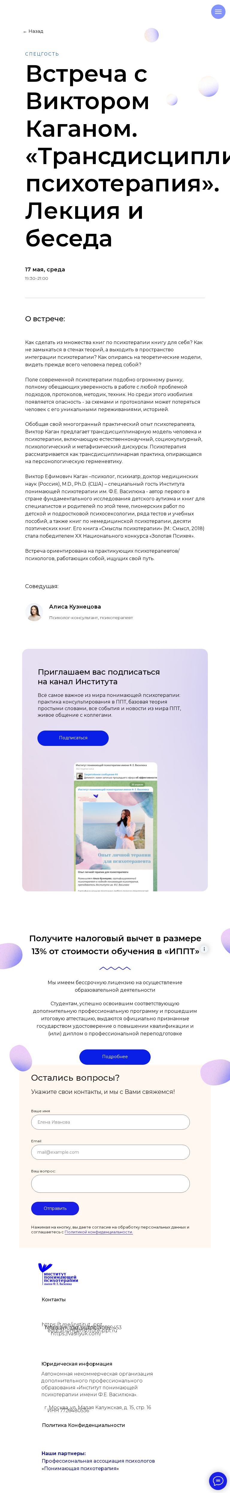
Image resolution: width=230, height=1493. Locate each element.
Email (36, 1141)
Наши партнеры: (64, 1453)
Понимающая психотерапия (80, 1468)
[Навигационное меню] (218, 12)
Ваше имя (40, 1111)
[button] (115, 1057)
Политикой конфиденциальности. (99, 1231)
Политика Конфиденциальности (83, 1425)
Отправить (55, 1208)
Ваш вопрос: (43, 1171)
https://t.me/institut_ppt (72, 1324)
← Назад (33, 31)
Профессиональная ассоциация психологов (98, 1461)
